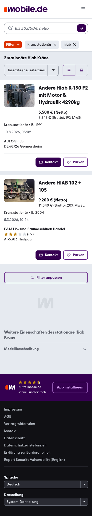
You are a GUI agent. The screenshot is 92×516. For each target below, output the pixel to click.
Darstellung (14, 495)
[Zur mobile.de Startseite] (26, 9)
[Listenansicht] (69, 70)
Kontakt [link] (10, 431)
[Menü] (83, 9)
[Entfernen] (54, 44)
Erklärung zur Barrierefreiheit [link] (27, 453)
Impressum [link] (13, 409)
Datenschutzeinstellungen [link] (25, 445)
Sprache (11, 477)
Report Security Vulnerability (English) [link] (34, 460)
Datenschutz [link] (14, 438)
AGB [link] (7, 417)
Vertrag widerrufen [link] (19, 424)
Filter (10, 44)
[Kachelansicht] (81, 70)
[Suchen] (81, 28)
